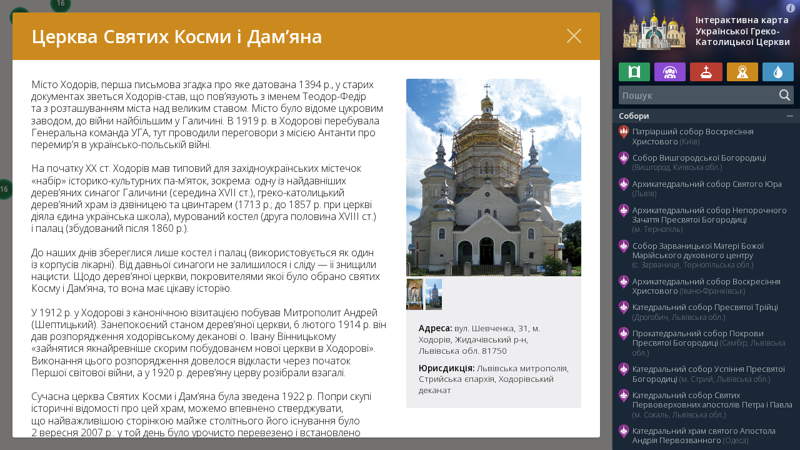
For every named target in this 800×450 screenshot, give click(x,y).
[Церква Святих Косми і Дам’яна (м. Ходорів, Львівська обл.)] (493, 272)
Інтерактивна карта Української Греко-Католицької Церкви (743, 31)
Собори (634, 115)
